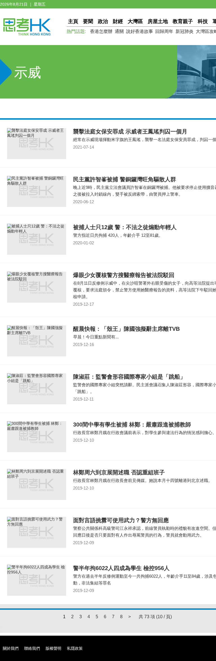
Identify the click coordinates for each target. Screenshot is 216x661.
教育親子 (183, 21)
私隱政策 (75, 648)
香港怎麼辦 (101, 31)
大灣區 (135, 21)
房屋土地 (158, 21)
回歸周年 (164, 31)
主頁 (73, 21)
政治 (103, 21)
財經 (118, 21)
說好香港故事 (139, 31)
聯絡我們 (32, 648)
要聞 (88, 21)
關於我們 (11, 648)
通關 (119, 31)
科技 (203, 21)
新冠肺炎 (185, 31)
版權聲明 (53, 648)
